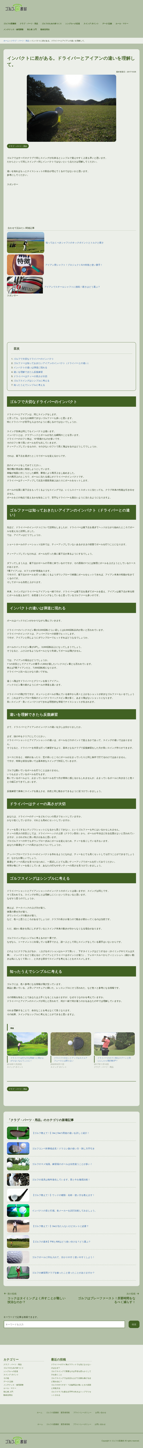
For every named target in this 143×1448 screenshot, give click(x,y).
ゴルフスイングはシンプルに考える (31, 380)
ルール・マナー (122, 23)
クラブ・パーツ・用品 (29, 23)
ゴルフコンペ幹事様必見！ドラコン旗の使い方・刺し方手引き (63, 1148)
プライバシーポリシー (82, 1424)
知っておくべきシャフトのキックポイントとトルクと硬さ (75, 242)
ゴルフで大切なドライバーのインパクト (34, 358)
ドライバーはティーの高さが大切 (30, 376)
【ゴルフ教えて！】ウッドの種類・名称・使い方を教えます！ (63, 1195)
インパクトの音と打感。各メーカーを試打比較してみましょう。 (64, 1210)
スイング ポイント (91, 23)
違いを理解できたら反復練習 (28, 371)
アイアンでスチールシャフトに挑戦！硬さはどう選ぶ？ (72, 286)
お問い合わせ (100, 1424)
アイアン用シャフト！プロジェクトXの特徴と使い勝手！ (74, 264)
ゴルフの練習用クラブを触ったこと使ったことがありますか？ (63, 1272)
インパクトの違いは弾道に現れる (30, 367)
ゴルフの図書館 (9, 23)
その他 (6, 1378)
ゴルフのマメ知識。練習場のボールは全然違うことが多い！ (62, 1164)
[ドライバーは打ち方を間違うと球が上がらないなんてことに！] (27, 1044)
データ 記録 (107, 23)
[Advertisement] (71, 205)
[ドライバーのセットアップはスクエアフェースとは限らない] (71, 1044)
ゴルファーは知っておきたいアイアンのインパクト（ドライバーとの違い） (52, 363)
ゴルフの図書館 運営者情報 (58, 1424)
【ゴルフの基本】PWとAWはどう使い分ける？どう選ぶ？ (61, 1241)
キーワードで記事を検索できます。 (21, 1317)
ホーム (6, 40)
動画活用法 (45, 29)
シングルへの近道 (72, 23)
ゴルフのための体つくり (52, 23)
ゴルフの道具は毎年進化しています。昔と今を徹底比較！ (61, 1179)
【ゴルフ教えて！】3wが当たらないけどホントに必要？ (60, 1226)
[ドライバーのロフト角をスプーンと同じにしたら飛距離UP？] (114, 1044)
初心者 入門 (32, 29)
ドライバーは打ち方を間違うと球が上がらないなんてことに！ (27, 1059)
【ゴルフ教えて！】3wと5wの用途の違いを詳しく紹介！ (60, 1133)
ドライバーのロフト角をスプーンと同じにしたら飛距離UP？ (114, 1059)
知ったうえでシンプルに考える (29, 384)
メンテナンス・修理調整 (13, 29)
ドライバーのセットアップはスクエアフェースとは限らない (70, 1059)
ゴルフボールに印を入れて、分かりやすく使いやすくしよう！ (63, 1257)
